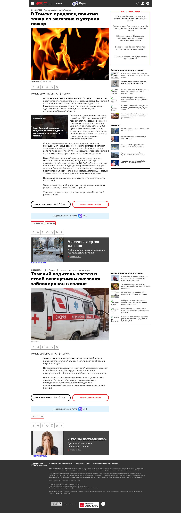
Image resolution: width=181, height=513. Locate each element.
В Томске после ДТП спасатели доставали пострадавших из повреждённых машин (130, 38)
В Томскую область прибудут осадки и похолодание (130, 58)
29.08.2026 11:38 (36, 270)
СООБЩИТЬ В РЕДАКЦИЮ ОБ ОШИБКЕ (106, 463)
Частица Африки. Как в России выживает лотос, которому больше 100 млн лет (134, 100)
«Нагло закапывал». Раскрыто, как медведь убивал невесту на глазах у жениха (135, 75)
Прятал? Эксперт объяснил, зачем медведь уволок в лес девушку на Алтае (134, 108)
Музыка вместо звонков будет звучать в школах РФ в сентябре (133, 154)
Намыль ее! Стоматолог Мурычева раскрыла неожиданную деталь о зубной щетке (134, 319)
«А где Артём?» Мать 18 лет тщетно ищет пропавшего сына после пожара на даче (134, 91)
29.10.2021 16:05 (36, 10)
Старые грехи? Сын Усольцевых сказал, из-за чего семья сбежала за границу (135, 311)
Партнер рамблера (70, 504)
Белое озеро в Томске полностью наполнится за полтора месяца (130, 48)
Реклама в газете (83, 463)
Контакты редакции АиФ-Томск (61, 463)
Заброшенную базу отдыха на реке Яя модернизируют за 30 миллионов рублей (130, 28)
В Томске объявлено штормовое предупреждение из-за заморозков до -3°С (130, 18)
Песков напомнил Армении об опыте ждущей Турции (135, 129)
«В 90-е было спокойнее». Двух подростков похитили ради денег (134, 293)
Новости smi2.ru (39, 262)
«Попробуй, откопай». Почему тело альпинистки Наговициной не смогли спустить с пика (134, 278)
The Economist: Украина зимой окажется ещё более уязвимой (132, 145)
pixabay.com (46, 81)
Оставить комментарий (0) (90, 204)
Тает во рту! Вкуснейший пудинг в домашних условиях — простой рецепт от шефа (134, 116)
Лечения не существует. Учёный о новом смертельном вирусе (134, 82)
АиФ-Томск (35, 341)
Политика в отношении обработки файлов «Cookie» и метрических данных (73, 488)
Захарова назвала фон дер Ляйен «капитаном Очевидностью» (133, 162)
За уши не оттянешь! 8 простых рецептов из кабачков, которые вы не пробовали (135, 286)
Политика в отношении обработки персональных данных (68, 486)
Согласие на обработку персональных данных (64, 484)
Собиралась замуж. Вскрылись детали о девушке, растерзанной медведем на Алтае (134, 302)
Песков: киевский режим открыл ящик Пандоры (133, 137)
